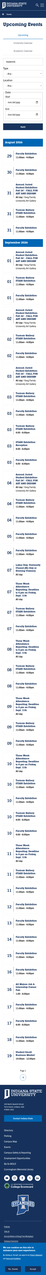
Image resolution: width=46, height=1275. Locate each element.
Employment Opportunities (17, 1158)
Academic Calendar (23, 50)
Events (7, 1146)
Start (7, 96)
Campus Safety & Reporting (17, 1152)
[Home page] (3, 14)
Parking (7, 1135)
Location (7, 80)
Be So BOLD (10, 1163)
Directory (8, 1130)
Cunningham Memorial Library (18, 1169)
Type (5, 68)
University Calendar (23, 42)
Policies (7, 1226)
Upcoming (23, 34)
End (7, 108)
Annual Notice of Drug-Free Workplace (18, 1236)
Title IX (6, 1231)
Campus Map (10, 1141)
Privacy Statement (36, 1255)
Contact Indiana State (23, 1118)
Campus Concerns (11, 1241)
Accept (33, 1269)
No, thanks (13, 1269)
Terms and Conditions (13, 1258)
